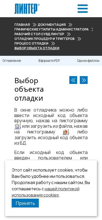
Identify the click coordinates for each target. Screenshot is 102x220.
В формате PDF (49, 60)
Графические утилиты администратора (51, 29)
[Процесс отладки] (73, 80)
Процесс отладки (31, 43)
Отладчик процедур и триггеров (44, 38)
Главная (22, 24)
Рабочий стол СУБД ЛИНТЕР (39, 34)
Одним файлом (88, 60)
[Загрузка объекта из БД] (84, 80)
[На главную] (27, 5)
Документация (52, 24)
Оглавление (12, 60)
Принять (25, 203)
